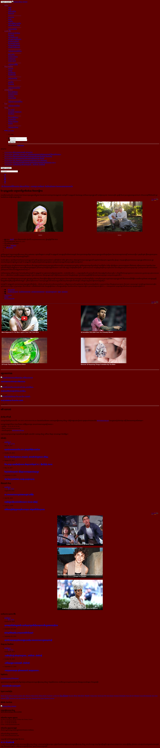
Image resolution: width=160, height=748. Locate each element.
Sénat (75, 696)
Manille (87, 696)
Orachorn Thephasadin (120, 695)
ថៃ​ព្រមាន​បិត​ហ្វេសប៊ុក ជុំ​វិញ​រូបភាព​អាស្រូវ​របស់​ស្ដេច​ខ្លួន (21, 472)
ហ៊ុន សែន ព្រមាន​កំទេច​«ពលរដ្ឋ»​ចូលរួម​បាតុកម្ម (19, 479)
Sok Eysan (101, 695)
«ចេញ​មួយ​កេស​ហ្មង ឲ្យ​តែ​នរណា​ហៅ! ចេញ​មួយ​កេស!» (21, 670)
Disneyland (35, 698)
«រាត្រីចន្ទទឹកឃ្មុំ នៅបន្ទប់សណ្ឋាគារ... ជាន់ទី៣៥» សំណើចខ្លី (23, 655)
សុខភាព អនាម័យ (13, 57)
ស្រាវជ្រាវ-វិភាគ (8, 90)
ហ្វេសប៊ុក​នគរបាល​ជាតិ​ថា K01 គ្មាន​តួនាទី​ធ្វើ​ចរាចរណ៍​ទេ (22, 449)
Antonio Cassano (17, 695)
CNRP (6, 297)
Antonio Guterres (49, 698)
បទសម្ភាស (11, 96)
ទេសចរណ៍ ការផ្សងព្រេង (14, 112)
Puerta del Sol (130, 695)
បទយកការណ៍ (12, 98)
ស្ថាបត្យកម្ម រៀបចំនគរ (14, 33)
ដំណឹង (6, 5)
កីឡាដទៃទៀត (12, 74)
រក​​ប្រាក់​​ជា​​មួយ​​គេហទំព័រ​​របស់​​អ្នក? (10, 678)
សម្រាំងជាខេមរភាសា (25, 292)
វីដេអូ (5, 103)
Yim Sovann (8, 295)
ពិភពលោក (11, 13)
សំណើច (10, 123)
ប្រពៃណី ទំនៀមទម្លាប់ (14, 47)
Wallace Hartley (43, 695)
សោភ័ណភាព (11, 59)
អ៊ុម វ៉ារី (12, 239)
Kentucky (49, 695)
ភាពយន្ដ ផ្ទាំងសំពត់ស (14, 45)
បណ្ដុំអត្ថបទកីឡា (12, 78)
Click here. (20, 145)
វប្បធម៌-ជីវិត (7, 31)
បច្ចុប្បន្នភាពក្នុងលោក (51, 292)
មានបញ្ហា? (13, 245)
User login (10, 130)
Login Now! (12, 142)
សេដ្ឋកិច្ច (10, 21)
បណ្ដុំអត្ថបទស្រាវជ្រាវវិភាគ (15, 101)
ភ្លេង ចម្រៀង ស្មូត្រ (13, 37)
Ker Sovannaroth (9, 298)
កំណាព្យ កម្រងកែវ (13, 121)
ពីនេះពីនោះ (11, 114)
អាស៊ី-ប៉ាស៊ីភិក (12, 11)
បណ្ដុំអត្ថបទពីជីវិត (13, 64)
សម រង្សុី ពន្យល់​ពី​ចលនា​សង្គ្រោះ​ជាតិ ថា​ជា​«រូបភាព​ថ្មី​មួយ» (13, 391)
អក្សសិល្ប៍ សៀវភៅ (13, 41)
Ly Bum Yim (56, 695)
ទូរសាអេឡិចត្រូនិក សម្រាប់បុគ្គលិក (11, 686)
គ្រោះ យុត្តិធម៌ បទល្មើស (14, 23)
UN (7, 698)
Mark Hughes (34, 695)
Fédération (136, 695)
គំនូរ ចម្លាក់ (11, 35)
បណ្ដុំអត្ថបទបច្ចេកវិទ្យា (14, 88)
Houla (6, 695)
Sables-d (11, 695)
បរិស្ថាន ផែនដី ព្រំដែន (14, 25)
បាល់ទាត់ (10, 68)
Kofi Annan (110, 695)
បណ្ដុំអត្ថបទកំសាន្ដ (13, 127)
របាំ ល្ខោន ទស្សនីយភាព (14, 39)
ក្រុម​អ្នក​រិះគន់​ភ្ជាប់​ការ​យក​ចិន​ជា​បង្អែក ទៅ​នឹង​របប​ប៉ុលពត (13, 381)
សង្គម (9, 19)
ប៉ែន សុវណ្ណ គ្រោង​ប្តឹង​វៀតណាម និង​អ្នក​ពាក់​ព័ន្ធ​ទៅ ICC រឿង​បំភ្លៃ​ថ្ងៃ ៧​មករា (28, 464)
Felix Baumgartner (21, 698)
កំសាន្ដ (6, 108)
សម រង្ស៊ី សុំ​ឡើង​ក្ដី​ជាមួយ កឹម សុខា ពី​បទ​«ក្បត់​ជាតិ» (12, 400)
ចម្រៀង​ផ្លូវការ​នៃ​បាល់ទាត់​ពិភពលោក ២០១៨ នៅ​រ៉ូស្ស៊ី (21, 502)
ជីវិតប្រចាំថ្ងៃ (11, 55)
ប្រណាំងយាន (11, 72)
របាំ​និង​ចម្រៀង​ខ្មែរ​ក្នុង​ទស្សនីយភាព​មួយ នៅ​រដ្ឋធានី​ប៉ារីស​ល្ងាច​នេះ (24, 509)
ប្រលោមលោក (12, 119)
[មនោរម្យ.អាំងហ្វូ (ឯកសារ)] (20, 2)
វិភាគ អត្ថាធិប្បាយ (13, 92)
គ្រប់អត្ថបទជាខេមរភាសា (38, 292)
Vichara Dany (93, 695)
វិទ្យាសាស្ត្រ (11, 84)
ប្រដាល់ (10, 70)
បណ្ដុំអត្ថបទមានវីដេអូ (14, 106)
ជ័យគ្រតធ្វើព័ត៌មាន (13, 117)
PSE (105, 695)
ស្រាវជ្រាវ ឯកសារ (13, 94)
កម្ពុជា (9, 7)
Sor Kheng (64, 695)
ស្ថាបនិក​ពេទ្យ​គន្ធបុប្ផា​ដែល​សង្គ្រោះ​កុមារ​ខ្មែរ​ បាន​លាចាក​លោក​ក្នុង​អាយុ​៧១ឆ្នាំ (28, 640)
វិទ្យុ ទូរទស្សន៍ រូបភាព (14, 43)
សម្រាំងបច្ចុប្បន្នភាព (13, 292)
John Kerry (81, 696)
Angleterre (12, 698)
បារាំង (9, 9)
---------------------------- (14, 15)
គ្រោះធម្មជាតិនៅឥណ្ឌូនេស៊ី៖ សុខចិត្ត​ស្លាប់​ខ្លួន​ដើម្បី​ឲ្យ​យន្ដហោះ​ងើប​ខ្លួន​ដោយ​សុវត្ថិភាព (31, 625)
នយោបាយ (11, 17)
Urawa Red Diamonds (145, 695)
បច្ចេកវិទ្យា (11, 82)
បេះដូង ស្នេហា (12, 61)
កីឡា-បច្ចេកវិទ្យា (8, 66)
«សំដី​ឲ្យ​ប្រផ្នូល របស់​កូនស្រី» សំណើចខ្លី (17, 663)
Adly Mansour (26, 695)
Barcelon (71, 695)
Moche (2, 695)
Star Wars (28, 698)
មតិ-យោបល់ (9, 247)
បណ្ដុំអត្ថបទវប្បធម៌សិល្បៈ (15, 51)
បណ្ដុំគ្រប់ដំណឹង (12, 29)
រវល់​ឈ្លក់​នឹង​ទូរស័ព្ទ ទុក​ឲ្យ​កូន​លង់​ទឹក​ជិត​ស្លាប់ (18, 633)
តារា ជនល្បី (11, 110)
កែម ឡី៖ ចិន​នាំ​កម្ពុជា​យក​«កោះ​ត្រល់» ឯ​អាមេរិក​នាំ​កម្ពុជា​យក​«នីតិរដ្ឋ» (26, 457)
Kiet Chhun (41, 698)
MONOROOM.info (103, 420)
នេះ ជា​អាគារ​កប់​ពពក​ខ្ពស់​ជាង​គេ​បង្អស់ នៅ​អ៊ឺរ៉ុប (19, 494)
